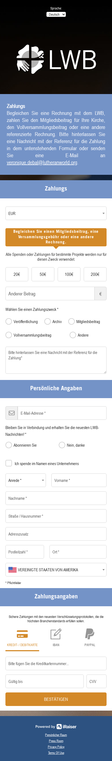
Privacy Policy (56, 746)
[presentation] (56, 237)
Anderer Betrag (100, 294)
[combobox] (56, 213)
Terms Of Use (56, 752)
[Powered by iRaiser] (56, 726)
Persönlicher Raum (56, 735)
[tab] (56, 237)
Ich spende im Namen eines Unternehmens (47, 463)
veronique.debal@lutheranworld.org (42, 162)
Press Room (56, 741)
